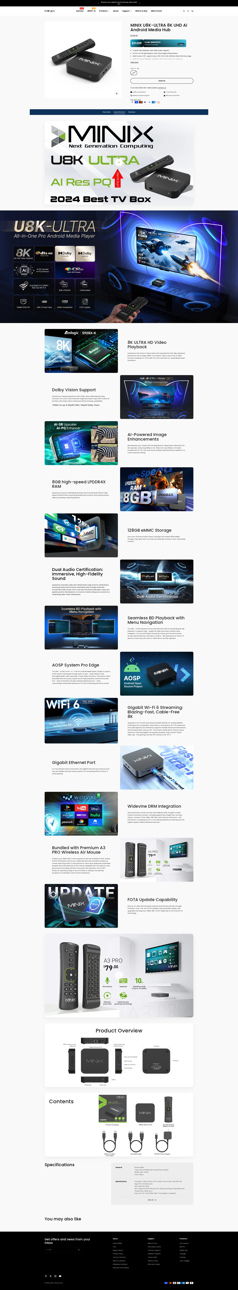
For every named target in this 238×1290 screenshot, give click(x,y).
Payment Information (121, 1268)
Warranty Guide (154, 1264)
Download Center (154, 1247)
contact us (162, 88)
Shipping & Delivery (120, 1264)
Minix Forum (156, 11)
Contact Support (154, 1250)
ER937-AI (91, 11)
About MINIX (117, 1243)
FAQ (114, 1247)
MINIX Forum (152, 1243)
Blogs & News (118, 1250)
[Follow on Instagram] (55, 1276)
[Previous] (98, 3)
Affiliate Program (154, 1254)
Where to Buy (141, 11)
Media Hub (184, 1250)
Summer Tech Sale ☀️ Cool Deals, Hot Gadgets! (119, 3)
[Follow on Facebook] (46, 1276)
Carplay (183, 1257)
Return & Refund (119, 1261)
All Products (184, 1243)
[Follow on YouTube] (60, 1276)
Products (103, 11)
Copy (181, 44)
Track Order (152, 1257)
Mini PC (182, 1247)
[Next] (139, 3)
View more (134, 62)
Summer (80, 11)
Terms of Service (119, 1257)
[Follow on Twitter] (50, 1276)
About (116, 11)
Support (126, 11)
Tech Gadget (185, 1261)
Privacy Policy (118, 1254)
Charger (183, 1254)
